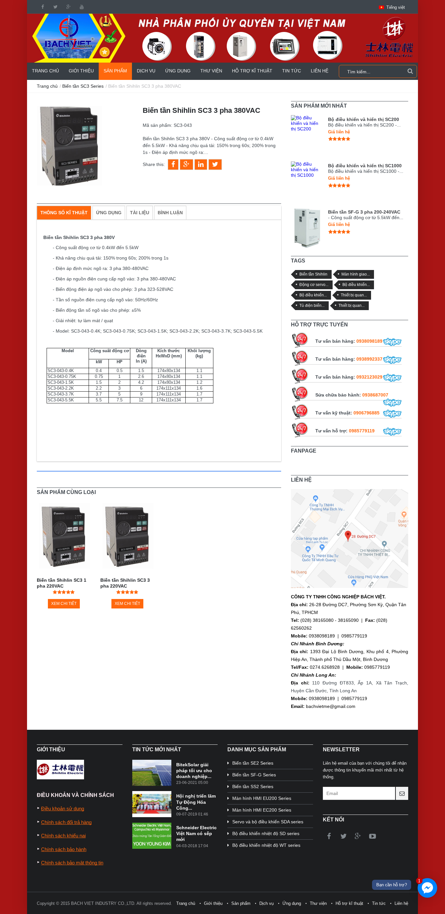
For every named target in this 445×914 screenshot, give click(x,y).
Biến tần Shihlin (313, 274)
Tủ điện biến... (311, 305)
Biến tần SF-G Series (254, 774)
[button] (392, 7)
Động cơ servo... (313, 284)
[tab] (64, 212)
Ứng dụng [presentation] (109, 212)
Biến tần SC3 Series (83, 86)
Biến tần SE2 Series (252, 763)
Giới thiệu (81, 70)
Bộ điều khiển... (356, 284)
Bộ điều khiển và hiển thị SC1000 (365, 165)
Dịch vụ (146, 70)
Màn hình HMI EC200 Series (261, 810)
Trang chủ (45, 70)
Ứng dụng (178, 70)
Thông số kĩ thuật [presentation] (64, 212)
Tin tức (291, 70)
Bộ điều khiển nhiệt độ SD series (265, 833)
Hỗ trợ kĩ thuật (252, 70)
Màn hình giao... (355, 274)
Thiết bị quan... (354, 295)
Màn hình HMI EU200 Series (261, 798)
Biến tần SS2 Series (252, 786)
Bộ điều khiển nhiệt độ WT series (266, 845)
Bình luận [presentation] (170, 212)
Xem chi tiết (64, 603)
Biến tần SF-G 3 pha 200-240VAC (364, 212)
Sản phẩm (115, 70)
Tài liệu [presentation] (139, 212)
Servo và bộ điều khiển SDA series (267, 821)
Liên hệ (319, 70)
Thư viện (211, 70)
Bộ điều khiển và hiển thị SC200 (363, 119)
